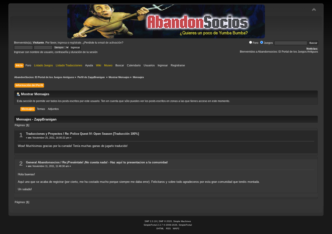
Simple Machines (182, 221)
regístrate (75, 42)
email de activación (110, 42)
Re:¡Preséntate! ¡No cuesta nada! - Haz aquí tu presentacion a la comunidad (115, 162)
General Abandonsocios (43, 162)
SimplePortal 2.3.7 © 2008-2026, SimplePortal (168, 225)
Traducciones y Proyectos (44, 133)
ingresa (62, 42)
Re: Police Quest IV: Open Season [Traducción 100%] (102, 133)
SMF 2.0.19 (151, 221)
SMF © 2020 (165, 221)
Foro (255, 43)
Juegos (268, 43)
